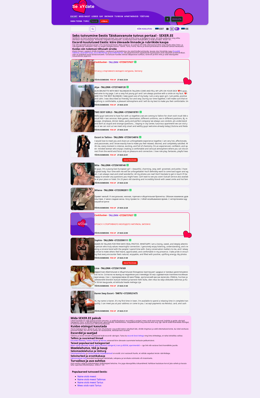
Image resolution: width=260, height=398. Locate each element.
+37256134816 (131, 137)
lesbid (91, 345)
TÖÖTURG (144, 16)
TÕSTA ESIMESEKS (101, 80)
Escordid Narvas (116, 53)
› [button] (86, 86)
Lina (96, 268)
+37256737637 (126, 62)
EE (187, 29)
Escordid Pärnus (101, 53)
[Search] (92, 29)
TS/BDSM (118, 16)
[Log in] (167, 19)
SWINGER (108, 16)
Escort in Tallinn (103, 137)
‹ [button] (79, 86)
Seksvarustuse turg (78, 358)
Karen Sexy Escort (104, 293)
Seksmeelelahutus (78, 353)
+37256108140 (118, 165)
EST (161, 29)
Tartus (89, 340)
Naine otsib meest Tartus (90, 382)
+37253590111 (121, 240)
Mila (96, 165)
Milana (98, 190)
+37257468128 (118, 87)
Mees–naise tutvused (79, 345)
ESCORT (74, 16)
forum (94, 21)
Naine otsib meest (86, 376)
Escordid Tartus (87, 53)
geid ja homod (101, 345)
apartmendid (134, 345)
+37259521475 (130, 293)
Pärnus (95, 340)
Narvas (104, 340)
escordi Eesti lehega (135, 336)
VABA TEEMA (76, 21)
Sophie (98, 240)
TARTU (118, 293)
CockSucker (100, 62)
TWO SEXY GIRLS (103, 112)
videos (104, 21)
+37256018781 (131, 112)
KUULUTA (176, 19)
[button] (167, 29)
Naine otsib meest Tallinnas (91, 379)
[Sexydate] (82, 4)
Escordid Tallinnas (78, 340)
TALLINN (113, 62)
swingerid (111, 345)
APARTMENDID (131, 16)
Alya (96, 87)
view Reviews (130, 160)
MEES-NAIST (84, 16)
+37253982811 (121, 190)
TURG (86, 21)
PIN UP (113, 80)
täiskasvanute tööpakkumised (100, 353)
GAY (101, 16)
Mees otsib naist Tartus (89, 385)
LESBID (94, 16)
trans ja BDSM (122, 345)
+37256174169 (118, 268)
